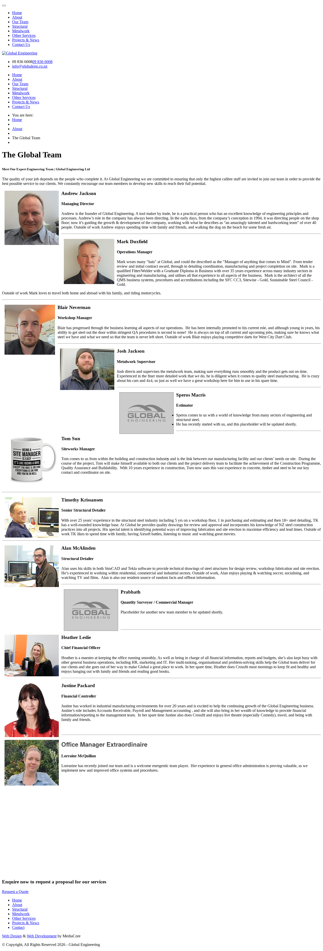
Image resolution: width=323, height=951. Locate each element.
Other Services (24, 918)
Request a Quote (15, 891)
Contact (18, 927)
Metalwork (21, 914)
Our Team (20, 22)
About (17, 17)
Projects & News (25, 923)
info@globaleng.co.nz (29, 66)
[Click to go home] (19, 53)
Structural (20, 909)
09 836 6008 (42, 62)
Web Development (42, 936)
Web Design (12, 936)
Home (17, 120)
